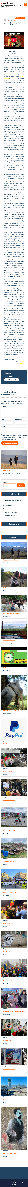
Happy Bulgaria (7, 1100)
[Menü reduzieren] (25, 4)
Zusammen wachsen (8, 861)
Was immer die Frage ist (11, 515)
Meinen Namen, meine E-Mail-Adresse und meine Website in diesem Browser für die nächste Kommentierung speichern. (14, 437)
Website (3, 426)
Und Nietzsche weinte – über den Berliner (13, 501)
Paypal (5, 743)
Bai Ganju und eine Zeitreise (10, 1153)
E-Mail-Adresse (19, 419)
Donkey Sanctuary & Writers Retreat (12, 710)
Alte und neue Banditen (9, 1069)
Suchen (5, 482)
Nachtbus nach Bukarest (9, 981)
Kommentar (4, 406)
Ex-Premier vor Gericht (9, 800)
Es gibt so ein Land (8, 1040)
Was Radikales (8, 505)
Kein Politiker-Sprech (8, 923)
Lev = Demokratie (7, 771)
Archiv (2, 527)
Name (3, 419)
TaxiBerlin (7, 373)
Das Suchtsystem (7, 667)
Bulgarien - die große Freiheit (10, 560)
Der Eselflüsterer (7, 587)
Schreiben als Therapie (9, 640)
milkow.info (6, 470)
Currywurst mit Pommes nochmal (13, 508)
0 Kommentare (18, 20)
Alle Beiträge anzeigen (12, 380)
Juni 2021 (21, 18)
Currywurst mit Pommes (11, 512)
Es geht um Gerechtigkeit (9, 831)
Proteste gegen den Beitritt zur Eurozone (14, 1011)
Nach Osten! (6, 952)
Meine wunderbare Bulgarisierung (11, 613)
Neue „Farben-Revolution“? (10, 892)
